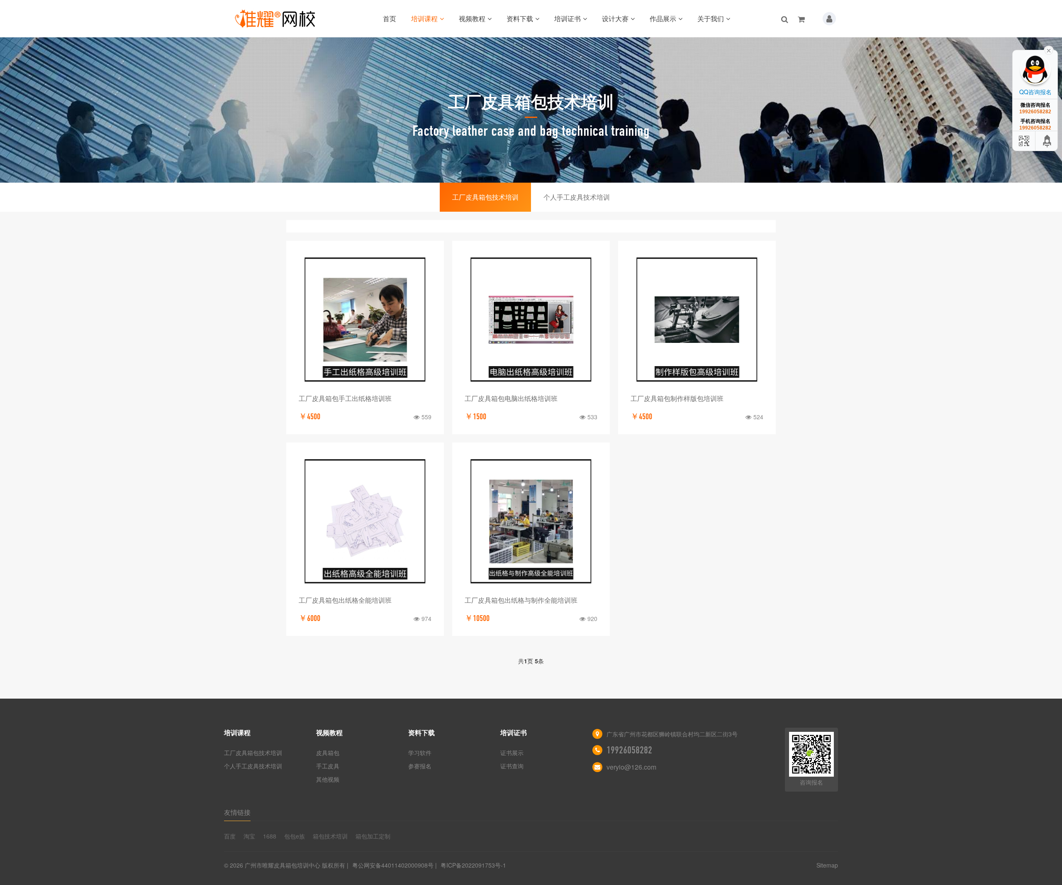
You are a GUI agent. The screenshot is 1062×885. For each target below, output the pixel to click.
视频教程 (472, 18)
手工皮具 (327, 766)
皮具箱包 (327, 752)
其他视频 (327, 779)
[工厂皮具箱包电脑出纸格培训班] (531, 319)
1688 (269, 836)
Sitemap (827, 865)
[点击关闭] (1049, 50)
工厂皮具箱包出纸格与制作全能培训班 (521, 600)
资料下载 (520, 18)
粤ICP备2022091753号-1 (473, 865)
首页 (389, 18)
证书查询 (512, 766)
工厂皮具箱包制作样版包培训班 (677, 398)
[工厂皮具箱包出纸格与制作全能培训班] (531, 521)
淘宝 (249, 836)
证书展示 (512, 752)
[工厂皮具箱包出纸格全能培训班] (365, 521)
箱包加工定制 (373, 836)
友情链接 (237, 812)
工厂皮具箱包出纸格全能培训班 (345, 600)
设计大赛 (615, 18)
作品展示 (663, 18)
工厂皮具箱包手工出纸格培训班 (345, 398)
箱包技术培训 (330, 836)
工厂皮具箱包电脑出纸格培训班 (511, 398)
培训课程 (424, 18)
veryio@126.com (631, 767)
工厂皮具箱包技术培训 (485, 197)
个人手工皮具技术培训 (576, 197)
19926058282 (629, 750)
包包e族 (294, 836)
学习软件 (419, 752)
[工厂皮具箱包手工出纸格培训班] (365, 319)
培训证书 (567, 18)
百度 (230, 836)
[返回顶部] (1047, 141)
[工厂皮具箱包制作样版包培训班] (697, 319)
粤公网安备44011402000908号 (393, 865)
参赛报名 (419, 766)
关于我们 (710, 18)
